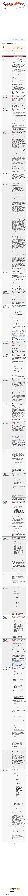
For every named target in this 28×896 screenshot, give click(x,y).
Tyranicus (5, 421)
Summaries (20, 440)
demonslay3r (5, 341)
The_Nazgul (5, 108)
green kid (5, 639)
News (23, 7)
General (16, 39)
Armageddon (14, 78)
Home (12, 39)
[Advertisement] (14, 23)
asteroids (23, 758)
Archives (19, 7)
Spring (4, 473)
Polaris (17, 333)
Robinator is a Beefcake (6, 451)
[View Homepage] (24, 110)
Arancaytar (5, 305)
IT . (3, 537)
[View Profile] (20, 59)
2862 (16, 636)
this (15, 357)
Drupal (8, 894)
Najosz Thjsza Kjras (7, 182)
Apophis (13, 812)
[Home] (14, 4)
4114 (16, 375)
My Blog (13, 333)
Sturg (4, 131)
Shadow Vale (14, 442)
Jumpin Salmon (6, 354)
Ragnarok (5, 58)
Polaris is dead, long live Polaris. (18, 335)
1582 (16, 350)
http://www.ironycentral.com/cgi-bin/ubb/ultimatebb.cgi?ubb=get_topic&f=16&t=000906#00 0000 (19, 662)
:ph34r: (13, 496)
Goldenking (5, 95)
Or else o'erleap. (6, 378)
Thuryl (4, 573)
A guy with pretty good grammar (6, 171)
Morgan (4, 616)
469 (15, 128)
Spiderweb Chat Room (17, 439)
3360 (16, 167)
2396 (16, 498)
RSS (25, 331)
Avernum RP (14, 440)
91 (15, 664)
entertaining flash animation (17, 396)
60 (15, 570)
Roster (13, 441)
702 (15, 469)
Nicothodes (5, 270)
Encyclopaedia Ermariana (17, 330)
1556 (16, 447)
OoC (24, 440)
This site (13, 453)
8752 (16, 338)
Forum (16, 332)
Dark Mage (5, 403)
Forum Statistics (19, 331)
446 (15, 418)
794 (15, 267)
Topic (13, 332)
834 (15, 288)
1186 (16, 105)
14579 (16, 399)
